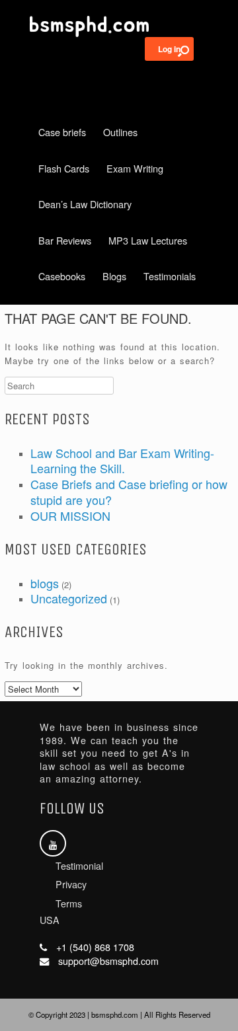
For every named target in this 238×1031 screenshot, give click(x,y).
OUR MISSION (70, 515)
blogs (44, 583)
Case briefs (62, 132)
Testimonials (169, 276)
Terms (69, 903)
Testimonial (79, 865)
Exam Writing (134, 168)
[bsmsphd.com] (119, 26)
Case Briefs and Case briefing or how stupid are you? (128, 491)
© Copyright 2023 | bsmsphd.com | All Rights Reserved (119, 1014)
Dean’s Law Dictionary (85, 204)
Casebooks (61, 276)
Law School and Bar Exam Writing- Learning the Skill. (122, 460)
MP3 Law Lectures (147, 240)
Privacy (71, 884)
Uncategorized (68, 598)
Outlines (120, 132)
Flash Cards (63, 168)
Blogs (114, 276)
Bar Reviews (64, 240)
